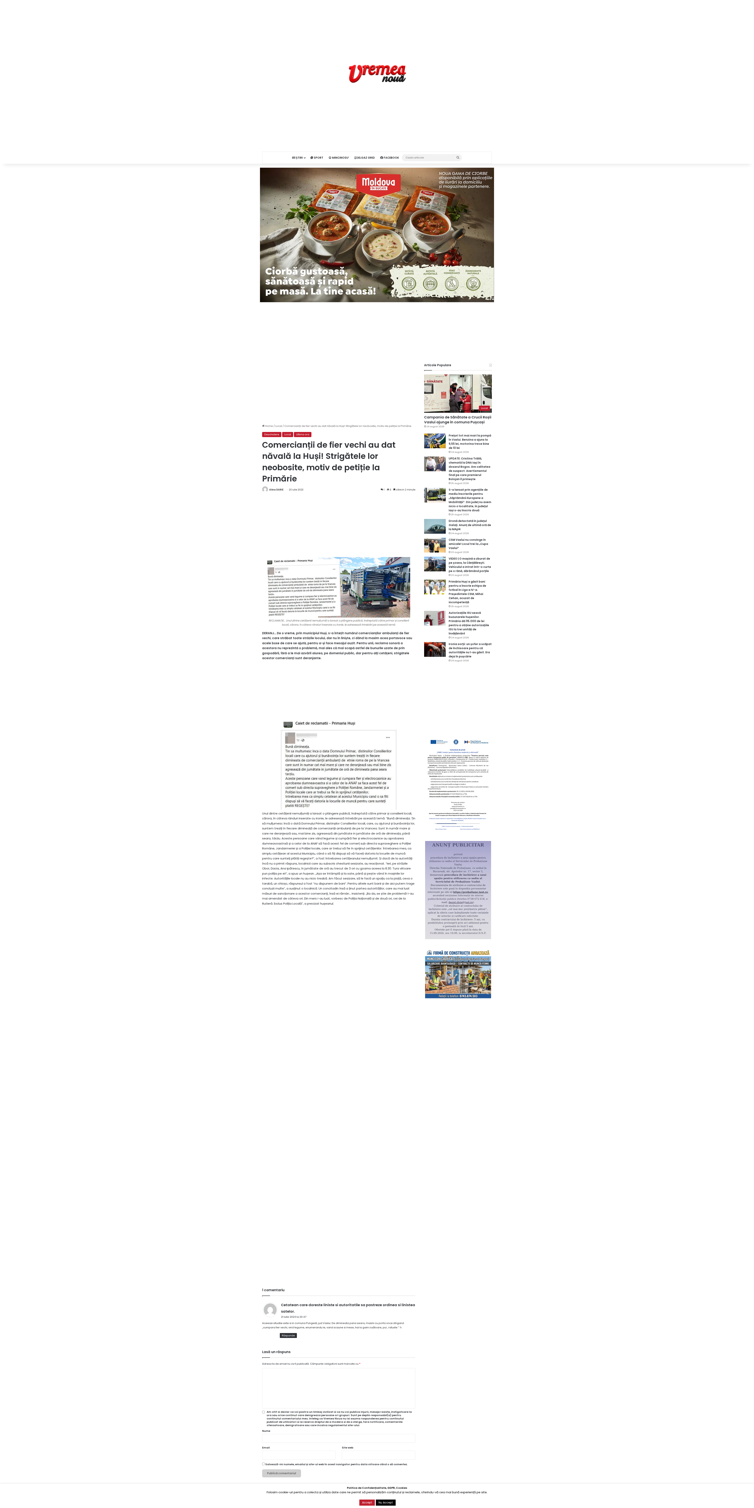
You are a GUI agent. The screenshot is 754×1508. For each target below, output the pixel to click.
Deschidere (271, 434)
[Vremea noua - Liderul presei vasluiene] (377, 74)
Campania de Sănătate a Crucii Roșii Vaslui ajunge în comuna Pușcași (457, 420)
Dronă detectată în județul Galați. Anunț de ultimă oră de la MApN (470, 525)
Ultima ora (302, 434)
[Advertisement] (377, 27)
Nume (266, 1431)
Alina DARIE (276, 489)
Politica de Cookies (479, 1501)
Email (266, 1447)
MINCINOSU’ (340, 158)
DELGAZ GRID (365, 158)
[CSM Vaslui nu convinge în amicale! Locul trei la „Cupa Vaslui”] (435, 545)
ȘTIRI (299, 158)
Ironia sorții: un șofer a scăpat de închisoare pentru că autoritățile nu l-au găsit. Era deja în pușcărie (470, 650)
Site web (347, 1447)
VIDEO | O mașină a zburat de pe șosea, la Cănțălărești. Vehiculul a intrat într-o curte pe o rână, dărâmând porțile (470, 565)
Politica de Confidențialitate (447, 1501)
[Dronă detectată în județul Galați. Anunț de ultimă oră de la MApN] (435, 526)
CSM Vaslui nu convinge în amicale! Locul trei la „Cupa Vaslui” (468, 544)
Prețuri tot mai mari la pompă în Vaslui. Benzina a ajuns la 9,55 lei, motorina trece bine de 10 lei (470, 442)
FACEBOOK (391, 158)
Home (268, 426)
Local (278, 426)
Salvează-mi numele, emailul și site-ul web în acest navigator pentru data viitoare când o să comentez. (336, 1464)
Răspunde (288, 1335)
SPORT (318, 158)
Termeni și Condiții (415, 1501)
